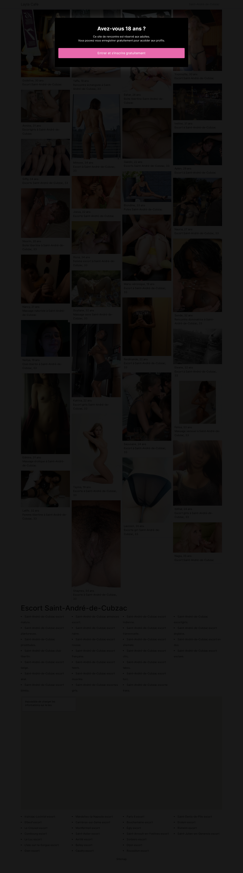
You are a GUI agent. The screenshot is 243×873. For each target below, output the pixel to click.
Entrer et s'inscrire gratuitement (121, 53)
